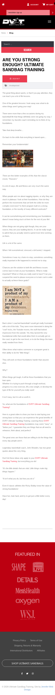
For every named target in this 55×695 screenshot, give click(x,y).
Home (3, 33)
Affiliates (41, 651)
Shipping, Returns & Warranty (27, 646)
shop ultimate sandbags (27, 663)
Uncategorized (14, 85)
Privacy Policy (19, 640)
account (34, 5)
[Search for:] (27, 44)
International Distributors (21, 651)
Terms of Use (36, 640)
